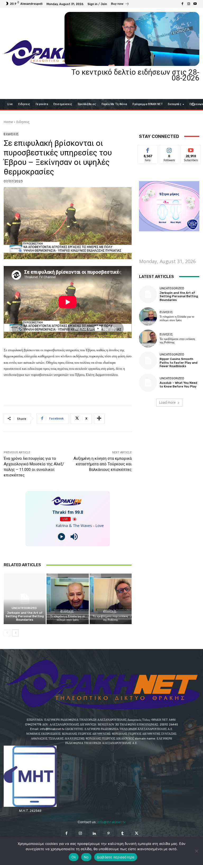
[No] (196, 851)
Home (8, 122)
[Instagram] (189, 4)
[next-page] (15, 632)
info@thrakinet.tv (111, 822)
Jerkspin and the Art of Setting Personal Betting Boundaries (25, 616)
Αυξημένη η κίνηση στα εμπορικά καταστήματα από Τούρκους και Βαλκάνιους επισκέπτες (102, 464)
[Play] (61, 536)
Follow (169, 149)
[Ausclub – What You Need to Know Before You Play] (148, 382)
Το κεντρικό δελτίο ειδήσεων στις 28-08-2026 (135, 75)
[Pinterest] (108, 833)
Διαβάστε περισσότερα (116, 857)
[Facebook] (182, 4)
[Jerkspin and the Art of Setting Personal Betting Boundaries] (25, 599)
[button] (193, 104)
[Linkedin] (94, 833)
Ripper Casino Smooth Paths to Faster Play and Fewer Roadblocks (178, 362)
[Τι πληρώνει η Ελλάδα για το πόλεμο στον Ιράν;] (68, 599)
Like (148, 149)
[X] (136, 833)
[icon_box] (120, 4)
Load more (167, 402)
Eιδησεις (22, 122)
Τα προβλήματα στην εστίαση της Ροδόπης (110, 618)
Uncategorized (24, 608)
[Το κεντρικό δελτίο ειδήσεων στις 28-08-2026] (131, 39)
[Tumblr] (122, 833)
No (86, 857)
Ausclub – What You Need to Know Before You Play (178, 384)
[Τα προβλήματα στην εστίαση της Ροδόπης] (111, 599)
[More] (99, 418)
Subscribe (191, 149)
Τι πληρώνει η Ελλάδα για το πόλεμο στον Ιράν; (67, 618)
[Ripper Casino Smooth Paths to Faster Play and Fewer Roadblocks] (148, 361)
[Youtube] (195, 4)
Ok (73, 857)
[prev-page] (7, 632)
